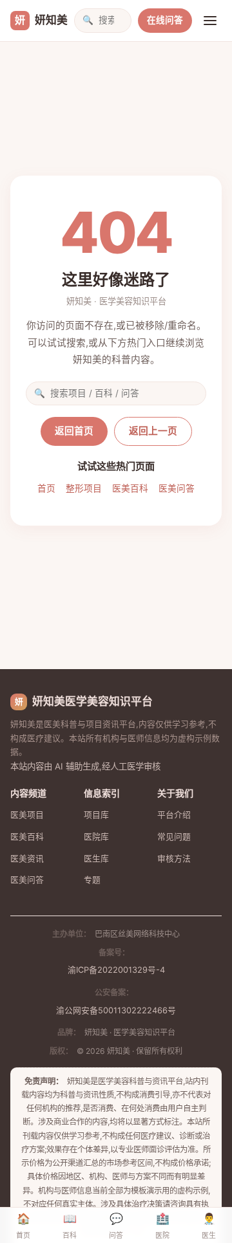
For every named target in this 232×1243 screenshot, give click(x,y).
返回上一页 (153, 431)
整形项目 (84, 488)
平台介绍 (174, 815)
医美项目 (27, 815)
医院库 (96, 837)
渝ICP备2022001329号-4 (116, 970)
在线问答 (165, 20)
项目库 (96, 815)
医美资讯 (27, 858)
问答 (116, 1226)
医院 (162, 1226)
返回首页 (74, 431)
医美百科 (130, 488)
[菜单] (210, 20)
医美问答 (177, 488)
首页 (46, 488)
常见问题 (174, 837)
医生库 (96, 858)
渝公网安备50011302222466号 (116, 1010)
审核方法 (174, 858)
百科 (70, 1226)
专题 (92, 880)
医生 (209, 1226)
